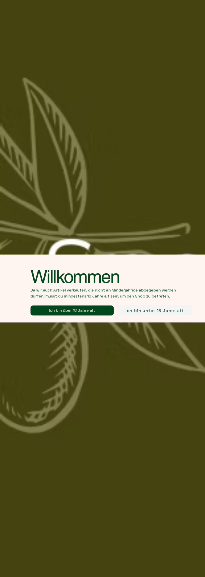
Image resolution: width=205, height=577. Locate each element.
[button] (72, 310)
